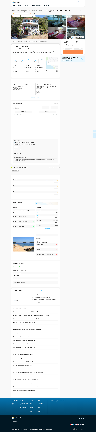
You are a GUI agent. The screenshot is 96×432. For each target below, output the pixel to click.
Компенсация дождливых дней (23, 146)
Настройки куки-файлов (49, 429)
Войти (63, 60)
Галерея (14, 41)
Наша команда (40, 404)
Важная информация (43, 41)
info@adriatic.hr (23, 424)
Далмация (31, 406)
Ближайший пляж (24, 234)
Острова (31, 407)
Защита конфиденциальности (34, 429)
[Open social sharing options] (83, 11)
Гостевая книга (40, 403)
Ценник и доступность (22, 41)
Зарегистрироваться (69, 60)
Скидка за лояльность (23, 404)
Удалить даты (55, 136)
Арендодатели (62, 400)
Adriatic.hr (40, 402)
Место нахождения (33, 41)
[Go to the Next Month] (57, 112)
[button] (29, 27)
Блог (39, 411)
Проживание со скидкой (24, 403)
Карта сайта (43, 429)
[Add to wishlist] (80, 11)
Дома (13, 403)
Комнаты (13, 404)
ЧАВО (40, 429)
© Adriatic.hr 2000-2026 (16, 429)
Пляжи (31, 412)
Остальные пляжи (47, 234)
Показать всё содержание (17, 75)
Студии (13, 406)
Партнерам (54, 400)
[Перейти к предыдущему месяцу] (14, 112)
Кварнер (31, 404)
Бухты (31, 411)
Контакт (15, 421)
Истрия (31, 403)
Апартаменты (14, 402)
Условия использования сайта (25, 429)
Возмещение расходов (24, 406)
